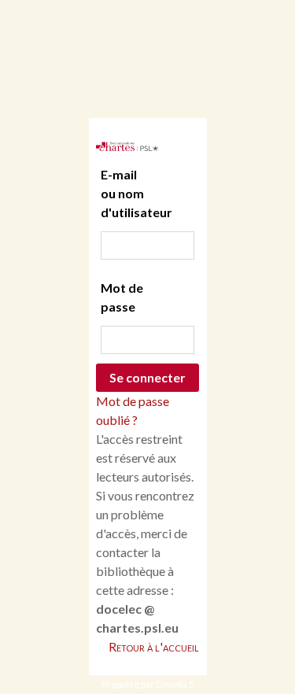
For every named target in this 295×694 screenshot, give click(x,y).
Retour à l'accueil (154, 646)
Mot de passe (122, 297)
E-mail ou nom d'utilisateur (127, 193)
